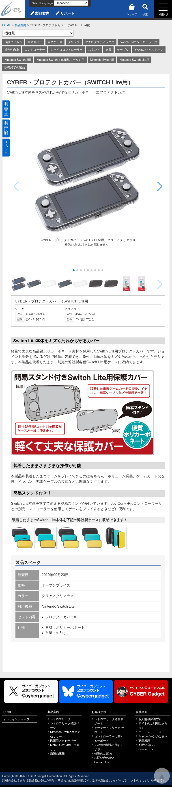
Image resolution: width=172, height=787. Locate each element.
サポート (67, 13)
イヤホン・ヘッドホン (148, 49)
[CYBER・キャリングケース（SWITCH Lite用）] (115, 538)
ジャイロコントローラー (67, 49)
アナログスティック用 (99, 42)
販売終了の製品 (14, 67)
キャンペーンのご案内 (153, 736)
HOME (6, 25)
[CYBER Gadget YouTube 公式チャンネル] (141, 691)
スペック (6, 147)
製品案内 (42, 13)
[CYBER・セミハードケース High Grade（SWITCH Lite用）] (69, 538)
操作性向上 (11, 49)
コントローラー (35, 49)
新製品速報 (57, 753)
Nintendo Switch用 (102, 59)
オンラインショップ (16, 719)
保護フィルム (13, 42)
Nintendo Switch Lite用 (134, 59)
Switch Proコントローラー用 (138, 42)
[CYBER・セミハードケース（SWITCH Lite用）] (22, 538)
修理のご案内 (103, 753)
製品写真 (6, 109)
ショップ (131, 14)
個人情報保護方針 (150, 719)
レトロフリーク (60, 719)
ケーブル (123, 49)
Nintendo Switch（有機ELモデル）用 (60, 59)
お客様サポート (102, 712)
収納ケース (55, 42)
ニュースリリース (150, 732)
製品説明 (6, 128)
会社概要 (141, 712)
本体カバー (35, 42)
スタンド (94, 49)
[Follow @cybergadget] (31, 691)
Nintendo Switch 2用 (17, 59)
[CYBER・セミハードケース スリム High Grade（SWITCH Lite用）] (92, 538)
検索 (145, 14)
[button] (160, 186)
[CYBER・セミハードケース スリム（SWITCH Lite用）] (45, 538)
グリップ (74, 42)
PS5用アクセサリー (63, 740)
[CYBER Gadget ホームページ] (12, 8)
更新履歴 (144, 740)
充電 (108, 49)
